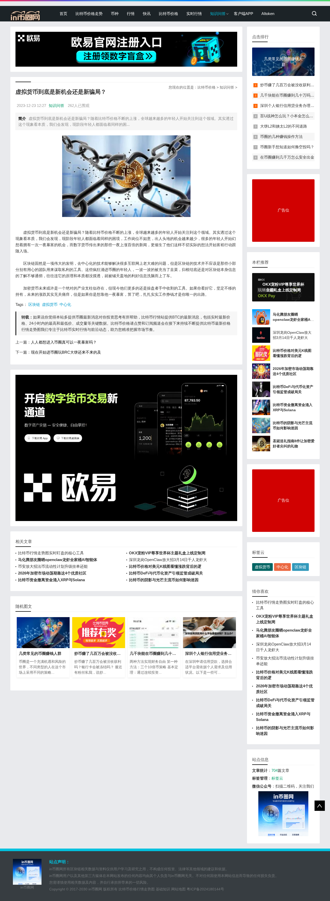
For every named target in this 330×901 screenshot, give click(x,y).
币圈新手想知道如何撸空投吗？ (287, 147)
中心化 (65, 304)
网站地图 (178, 889)
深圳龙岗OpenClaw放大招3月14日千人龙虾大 (168, 559)
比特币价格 (168, 13)
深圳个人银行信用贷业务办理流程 (289, 105)
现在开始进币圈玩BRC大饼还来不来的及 (66, 352)
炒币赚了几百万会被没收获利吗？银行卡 (295, 85)
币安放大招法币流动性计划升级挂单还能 (53, 566)
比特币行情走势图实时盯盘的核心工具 (51, 553)
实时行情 (194, 13)
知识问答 (218, 13)
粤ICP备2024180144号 (205, 889)
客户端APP (243, 13)
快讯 (147, 13)
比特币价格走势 (89, 13)
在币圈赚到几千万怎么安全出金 (287, 157)
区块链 (34, 304)
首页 (63, 13)
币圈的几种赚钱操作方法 (281, 136)
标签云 (277, 778)
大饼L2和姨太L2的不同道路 (283, 126)
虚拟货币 (49, 304)
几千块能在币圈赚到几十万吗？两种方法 (295, 95)
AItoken (267, 13)
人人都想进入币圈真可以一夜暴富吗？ (64, 342)
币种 (115, 13)
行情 (131, 13)
